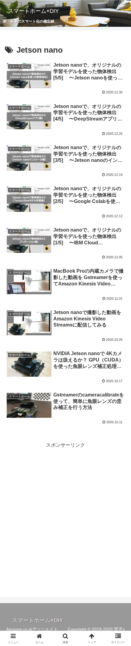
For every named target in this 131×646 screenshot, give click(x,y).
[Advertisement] (65, 515)
